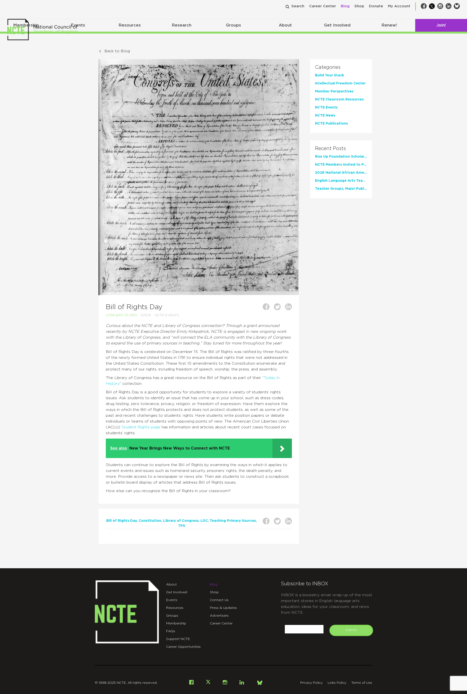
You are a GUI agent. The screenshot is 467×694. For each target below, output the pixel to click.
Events (171, 600)
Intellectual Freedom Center (340, 83)
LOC (204, 521)
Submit (351, 630)
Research (181, 25)
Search (297, 6)
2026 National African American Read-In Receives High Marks (341, 172)
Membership (176, 623)
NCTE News (325, 115)
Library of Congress (180, 521)
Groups (233, 25)
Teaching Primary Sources (233, 521)
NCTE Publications (331, 123)
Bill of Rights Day (121, 521)
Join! (441, 25)
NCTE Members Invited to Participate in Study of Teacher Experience (341, 164)
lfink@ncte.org (121, 315)
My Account (399, 6)
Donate (376, 6)
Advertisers (219, 615)
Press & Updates (223, 608)
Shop (359, 6)
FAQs (170, 631)
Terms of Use (361, 683)
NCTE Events (167, 315)
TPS (181, 526)
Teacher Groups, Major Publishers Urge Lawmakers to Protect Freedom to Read (341, 188)
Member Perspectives (334, 91)
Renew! (389, 25)
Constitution (150, 521)
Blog (345, 6)
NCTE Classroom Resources (339, 99)
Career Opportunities (183, 647)
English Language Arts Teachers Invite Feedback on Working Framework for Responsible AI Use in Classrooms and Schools (341, 180)
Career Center (322, 6)
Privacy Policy (311, 683)
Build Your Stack (329, 75)
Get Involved (337, 25)
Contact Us (219, 600)
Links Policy (337, 683)
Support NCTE (178, 639)
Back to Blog (117, 51)
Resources (129, 25)
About (285, 25)
